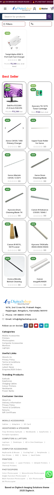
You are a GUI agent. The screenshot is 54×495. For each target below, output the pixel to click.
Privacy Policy (8, 360)
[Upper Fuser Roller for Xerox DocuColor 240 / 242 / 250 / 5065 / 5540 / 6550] (39, 128)
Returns (6, 410)
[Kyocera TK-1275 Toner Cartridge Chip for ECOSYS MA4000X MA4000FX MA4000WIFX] (39, 93)
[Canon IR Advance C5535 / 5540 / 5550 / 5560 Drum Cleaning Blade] (39, 197)
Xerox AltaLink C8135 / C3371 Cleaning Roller (14, 177)
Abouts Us (7, 357)
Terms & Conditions (11, 362)
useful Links (9, 353)
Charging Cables (9, 384)
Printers (6, 338)
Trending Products (13, 374)
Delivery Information (11, 403)
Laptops (6, 348)
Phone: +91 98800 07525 (18, 315)
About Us (6, 400)
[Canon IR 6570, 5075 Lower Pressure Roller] (14, 231)
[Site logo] (22, 8)
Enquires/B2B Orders (12, 369)
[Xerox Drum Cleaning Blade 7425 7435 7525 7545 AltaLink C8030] (39, 162)
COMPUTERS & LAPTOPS (14, 438)
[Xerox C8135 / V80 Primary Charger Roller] (14, 128)
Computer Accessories (12, 343)
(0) (19, 60)
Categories (8, 331)
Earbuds (6, 379)
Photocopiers (8, 340)
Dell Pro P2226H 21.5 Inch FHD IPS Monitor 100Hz (14, 108)
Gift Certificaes (9, 412)
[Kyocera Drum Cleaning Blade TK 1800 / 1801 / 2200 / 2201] (14, 197)
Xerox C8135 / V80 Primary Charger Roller (14, 143)
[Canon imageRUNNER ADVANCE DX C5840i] (39, 266)
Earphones (7, 381)
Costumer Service (12, 396)
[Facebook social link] (26, 325)
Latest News (8, 367)
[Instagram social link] (31, 325)
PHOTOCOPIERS (10, 469)
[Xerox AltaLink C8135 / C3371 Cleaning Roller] (14, 162)
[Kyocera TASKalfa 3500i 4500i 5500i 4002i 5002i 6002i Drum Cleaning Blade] (39, 231)
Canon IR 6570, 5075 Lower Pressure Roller (14, 247)
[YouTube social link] (36, 325)
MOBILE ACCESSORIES (13, 420)
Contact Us (7, 364)
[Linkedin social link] (41, 325)
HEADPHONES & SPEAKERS (15, 428)
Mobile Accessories (11, 336)
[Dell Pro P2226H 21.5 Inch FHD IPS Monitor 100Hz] (14, 93)
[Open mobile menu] (5, 9)
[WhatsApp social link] (46, 325)
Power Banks (8, 391)
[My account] (34, 9)
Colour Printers (9, 386)
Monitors (6, 345)
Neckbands (7, 388)
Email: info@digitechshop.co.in (21, 319)
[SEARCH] (49, 16)
